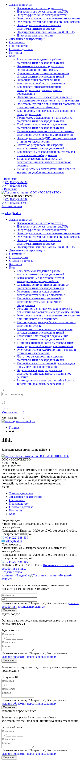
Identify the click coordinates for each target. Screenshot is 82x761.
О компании (17, 42)
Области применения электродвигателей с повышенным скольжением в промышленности (48, 98)
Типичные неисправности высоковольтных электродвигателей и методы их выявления (45, 133)
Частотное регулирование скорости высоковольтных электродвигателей (40, 146)
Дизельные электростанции (35, 35)
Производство (18, 45)
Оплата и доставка (21, 49)
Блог (12, 56)
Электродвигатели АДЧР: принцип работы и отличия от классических (46, 139)
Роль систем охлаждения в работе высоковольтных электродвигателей (40, 61)
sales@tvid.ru (13, 213)
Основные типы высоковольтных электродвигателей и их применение (41, 81)
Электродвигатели (21, 4)
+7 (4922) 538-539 (16, 182)
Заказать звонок (12, 206)
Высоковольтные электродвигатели (40, 8)
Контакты (15, 52)
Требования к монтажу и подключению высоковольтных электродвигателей (42, 126)
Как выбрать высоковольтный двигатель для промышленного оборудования (46, 153)
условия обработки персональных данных (40, 605)
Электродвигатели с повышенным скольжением (48, 18)
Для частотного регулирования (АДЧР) (42, 11)
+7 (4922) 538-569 (16, 185)
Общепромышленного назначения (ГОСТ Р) (46, 32)
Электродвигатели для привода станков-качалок (48, 21)
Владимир (10, 178)
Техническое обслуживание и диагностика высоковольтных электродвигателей (44, 119)
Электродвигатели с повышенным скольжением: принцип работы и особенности (48, 105)
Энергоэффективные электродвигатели (42, 15)
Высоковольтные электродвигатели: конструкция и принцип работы (40, 68)
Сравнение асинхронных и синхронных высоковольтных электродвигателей (43, 74)
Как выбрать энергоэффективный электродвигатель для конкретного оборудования (39, 90)
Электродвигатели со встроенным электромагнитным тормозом (39, 27)
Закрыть (7, 578)
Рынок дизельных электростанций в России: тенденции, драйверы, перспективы (46, 170)
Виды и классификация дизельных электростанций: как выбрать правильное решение (44, 162)
